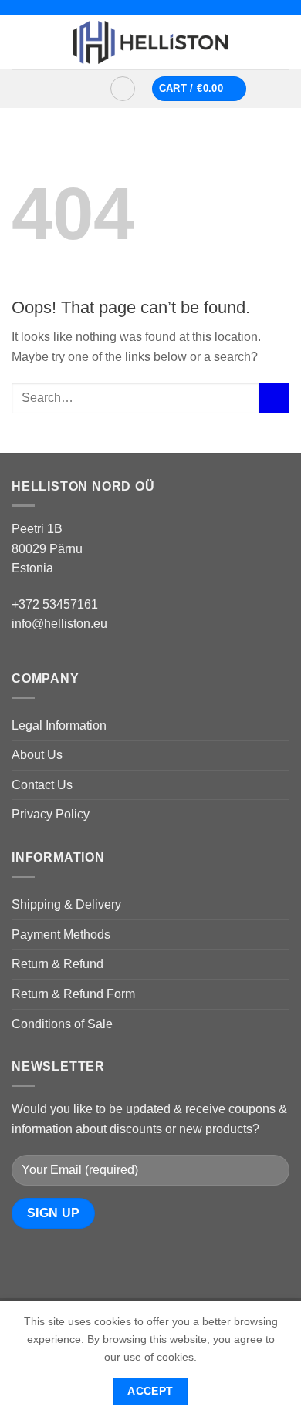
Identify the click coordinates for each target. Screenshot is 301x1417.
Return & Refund (57, 963)
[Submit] (274, 398)
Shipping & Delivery (66, 904)
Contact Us (42, 784)
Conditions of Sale (62, 1024)
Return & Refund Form (73, 993)
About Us (37, 754)
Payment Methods (61, 934)
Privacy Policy (51, 814)
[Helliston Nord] (150, 42)
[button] (75, 89)
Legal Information (59, 725)
